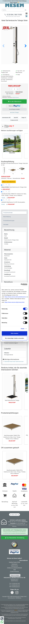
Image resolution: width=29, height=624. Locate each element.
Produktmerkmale (7, 212)
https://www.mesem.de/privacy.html (14, 302)
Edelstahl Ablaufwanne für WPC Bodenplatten (13, 202)
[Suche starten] (25, 10)
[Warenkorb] (26, 16)
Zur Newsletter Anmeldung (15, 537)
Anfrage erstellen (15, 109)
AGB (14, 569)
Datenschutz (14, 566)
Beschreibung (7, 216)
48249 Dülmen (16, 97)
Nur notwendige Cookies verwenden (14, 338)
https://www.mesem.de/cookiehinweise (15, 296)
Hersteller (5, 224)
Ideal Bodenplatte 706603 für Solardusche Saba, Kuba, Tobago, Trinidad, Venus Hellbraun (13, 194)
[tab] (14, 213)
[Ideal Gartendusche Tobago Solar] (4, 169)
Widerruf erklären (15, 575)
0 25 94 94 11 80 (16, 583)
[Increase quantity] (17, 89)
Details (22, 328)
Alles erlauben (14, 333)
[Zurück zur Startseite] (14, 5)
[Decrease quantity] (11, 89)
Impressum (14, 564)
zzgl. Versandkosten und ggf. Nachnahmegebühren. (15, 605)
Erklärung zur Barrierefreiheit (14, 567)
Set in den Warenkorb (9, 181)
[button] (25, 46)
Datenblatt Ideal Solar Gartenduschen (14, 361)
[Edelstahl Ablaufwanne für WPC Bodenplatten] (22, 168)
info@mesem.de (16, 586)
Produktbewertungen (8, 220)
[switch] (25, 313)
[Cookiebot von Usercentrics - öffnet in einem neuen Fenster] (20, 284)
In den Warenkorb (15, 101)
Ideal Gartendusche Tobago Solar (14, 187)
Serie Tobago (15, 112)
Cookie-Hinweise (14, 571)
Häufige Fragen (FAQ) (14, 562)
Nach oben (14, 514)
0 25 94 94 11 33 (16, 585)
